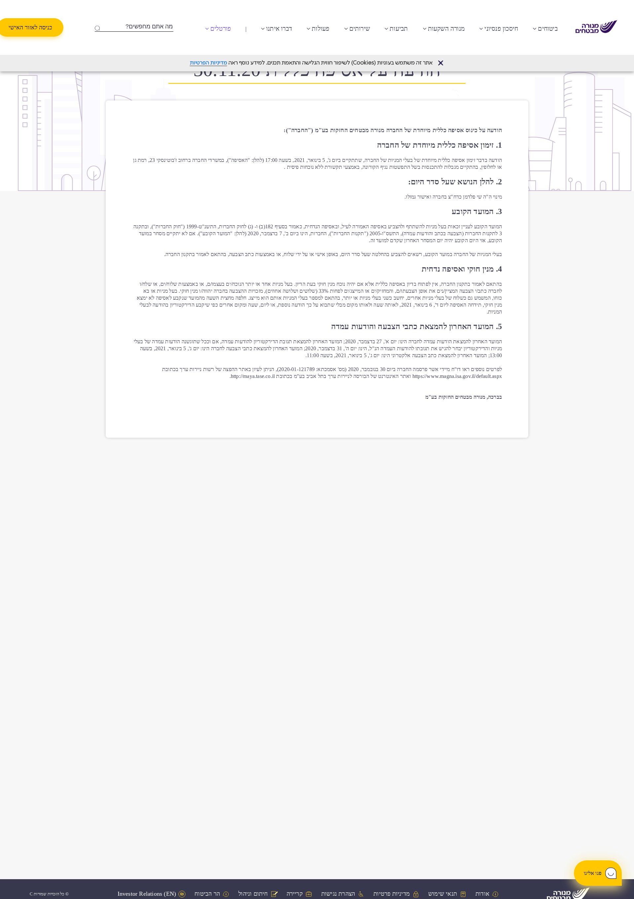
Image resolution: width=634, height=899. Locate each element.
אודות (482, 894)
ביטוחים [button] (547, 28)
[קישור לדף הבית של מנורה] (596, 27)
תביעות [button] (399, 28)
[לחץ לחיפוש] (97, 26)
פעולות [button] (320, 28)
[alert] (317, 63)
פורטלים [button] (220, 28)
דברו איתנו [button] (279, 28)
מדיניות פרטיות (391, 894)
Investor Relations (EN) (147, 894)
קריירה (295, 894)
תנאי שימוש (442, 894)
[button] (440, 62)
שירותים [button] (359, 28)
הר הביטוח (207, 894)
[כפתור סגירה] (440, 62)
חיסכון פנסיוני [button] (501, 28)
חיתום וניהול (253, 894)
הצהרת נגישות (338, 894)
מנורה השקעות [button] (446, 28)
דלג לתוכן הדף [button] (307, 5)
